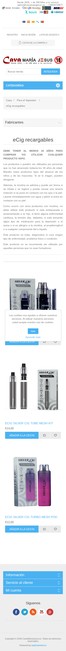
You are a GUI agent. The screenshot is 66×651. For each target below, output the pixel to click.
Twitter (24, 612)
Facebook (16, 612)
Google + (50, 612)
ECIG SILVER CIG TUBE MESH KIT (29, 423)
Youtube (41, 612)
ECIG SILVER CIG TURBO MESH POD (31, 517)
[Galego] (38, 21)
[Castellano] (28, 21)
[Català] (33, 21)
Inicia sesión (28, 35)
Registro (12, 35)
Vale (33, 331)
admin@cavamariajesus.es (31, 5)
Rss (33, 612)
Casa (9, 100)
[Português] (42, 21)
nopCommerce (39, 645)
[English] (24, 21)
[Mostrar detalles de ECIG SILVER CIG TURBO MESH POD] (33, 482)
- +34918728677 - (55, 5)
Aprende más (33, 337)
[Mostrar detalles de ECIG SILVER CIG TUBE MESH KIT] (33, 388)
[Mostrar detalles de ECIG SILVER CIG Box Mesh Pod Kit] (33, 295)
